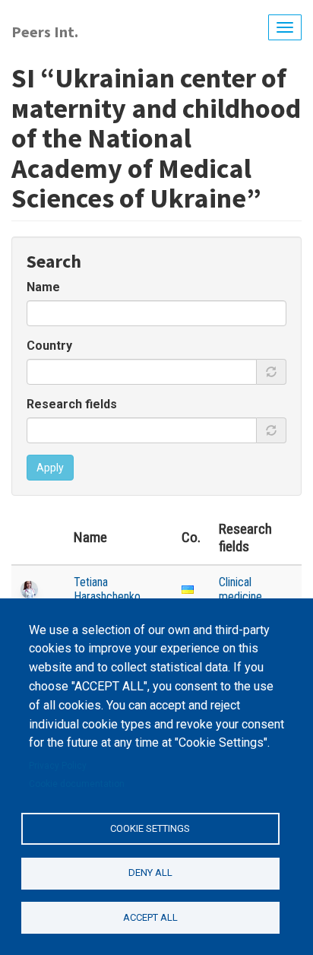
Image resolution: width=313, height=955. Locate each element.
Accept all (150, 917)
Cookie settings (150, 828)
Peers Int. (44, 31)
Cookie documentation (77, 784)
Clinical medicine (240, 589)
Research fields (72, 404)
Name (43, 287)
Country (49, 345)
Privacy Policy (58, 765)
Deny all (150, 872)
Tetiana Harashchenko (107, 589)
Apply (50, 468)
